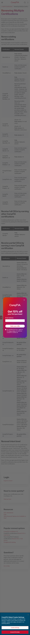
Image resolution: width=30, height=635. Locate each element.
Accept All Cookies (15, 632)
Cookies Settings (15, 627)
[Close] (28, 614)
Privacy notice (12, 331)
